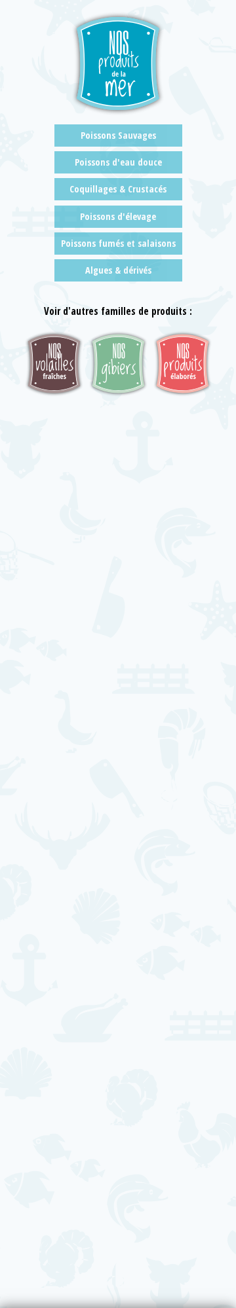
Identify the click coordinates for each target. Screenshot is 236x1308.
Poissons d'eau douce (118, 162)
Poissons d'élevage (118, 216)
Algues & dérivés (118, 270)
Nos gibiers (118, 364)
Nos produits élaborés (182, 364)
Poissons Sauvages (118, 135)
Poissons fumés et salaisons (118, 243)
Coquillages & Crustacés (118, 189)
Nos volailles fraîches (54, 364)
